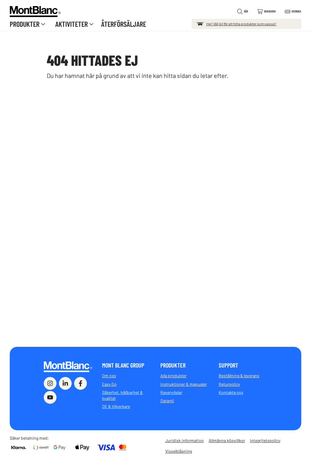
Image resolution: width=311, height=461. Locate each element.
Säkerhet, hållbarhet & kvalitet (122, 395)
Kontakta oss (231, 392)
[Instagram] (50, 383)
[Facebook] (80, 383)
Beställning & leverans (239, 375)
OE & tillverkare (116, 406)
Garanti (167, 400)
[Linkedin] (65, 383)
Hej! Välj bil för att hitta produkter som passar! (241, 24)
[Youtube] (50, 397)
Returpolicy (229, 384)
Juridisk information (184, 440)
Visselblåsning (178, 451)
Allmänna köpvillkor (227, 440)
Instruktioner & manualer (183, 384)
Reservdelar (171, 392)
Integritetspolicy (265, 440)
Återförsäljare (123, 23)
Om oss (109, 375)
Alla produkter (173, 375)
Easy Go (109, 384)
